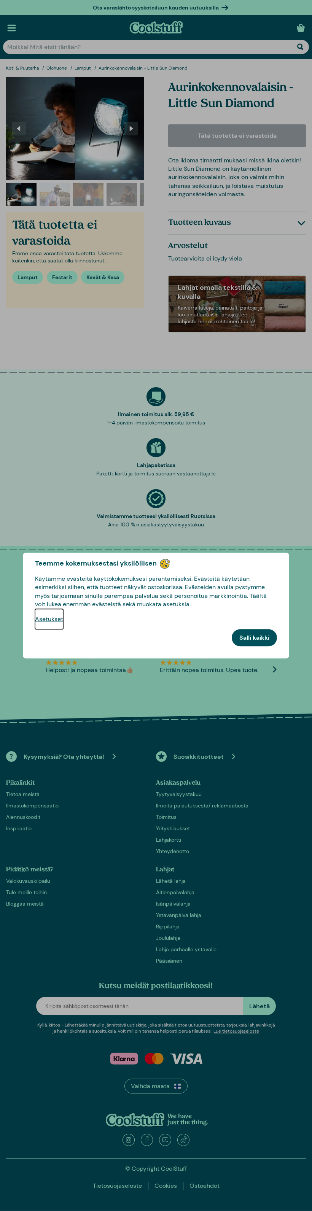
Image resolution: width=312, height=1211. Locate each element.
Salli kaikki (254, 638)
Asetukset (49, 619)
